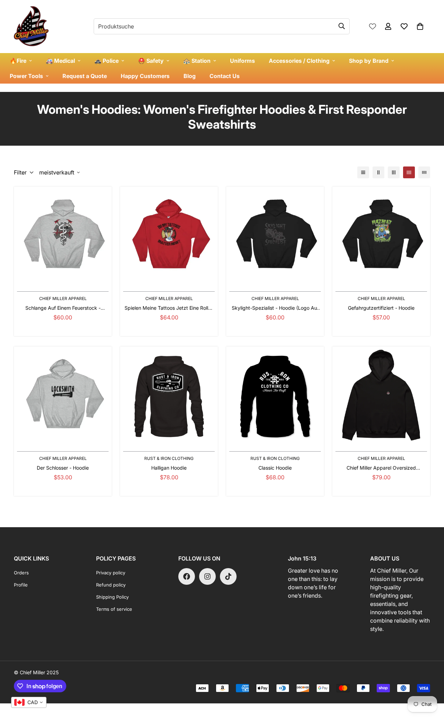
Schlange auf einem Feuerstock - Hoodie (63, 308)
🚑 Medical (60, 60)
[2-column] (378, 172)
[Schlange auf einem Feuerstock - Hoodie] (63, 235)
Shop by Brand (368, 60)
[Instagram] (207, 576)
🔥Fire (18, 60)
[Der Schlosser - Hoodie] (63, 395)
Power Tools (26, 75)
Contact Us (225, 75)
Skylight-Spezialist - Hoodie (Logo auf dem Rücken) (275, 308)
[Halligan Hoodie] (169, 395)
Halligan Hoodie (169, 468)
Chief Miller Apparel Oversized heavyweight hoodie (381, 468)
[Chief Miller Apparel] (31, 26)
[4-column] (409, 172)
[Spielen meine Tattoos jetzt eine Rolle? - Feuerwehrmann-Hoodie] (169, 235)
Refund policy (111, 585)
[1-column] (363, 172)
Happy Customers (145, 75)
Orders (21, 572)
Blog (189, 75)
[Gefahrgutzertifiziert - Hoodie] (381, 235)
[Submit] (342, 26)
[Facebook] (186, 576)
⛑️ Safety (151, 60)
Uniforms (242, 60)
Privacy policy (110, 572)
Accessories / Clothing (299, 60)
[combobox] (28, 702)
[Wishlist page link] (372, 26)
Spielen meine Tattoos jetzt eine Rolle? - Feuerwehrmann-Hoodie (169, 308)
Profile (21, 585)
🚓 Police (106, 60)
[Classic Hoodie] (275, 395)
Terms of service (114, 609)
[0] (420, 26)
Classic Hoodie (275, 468)
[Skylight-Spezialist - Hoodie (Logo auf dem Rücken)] (275, 235)
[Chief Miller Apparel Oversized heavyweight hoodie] (381, 395)
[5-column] (424, 172)
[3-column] (394, 172)
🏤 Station (197, 60)
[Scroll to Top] (430, 681)
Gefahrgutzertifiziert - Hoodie (381, 308)
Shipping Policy (112, 597)
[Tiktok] (228, 576)
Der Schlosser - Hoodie (63, 468)
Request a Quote (84, 75)
